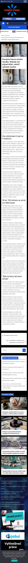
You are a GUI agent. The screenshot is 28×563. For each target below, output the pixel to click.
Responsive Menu (25, 1)
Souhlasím (14, 560)
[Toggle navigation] (7, 23)
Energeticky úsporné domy (10, 335)
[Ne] (26, 556)
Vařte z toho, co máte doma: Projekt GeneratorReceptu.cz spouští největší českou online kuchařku (14, 386)
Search (24, 350)
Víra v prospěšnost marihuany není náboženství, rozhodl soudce (15, 341)
